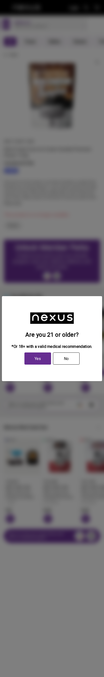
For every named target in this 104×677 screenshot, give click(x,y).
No (66, 358)
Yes (38, 358)
